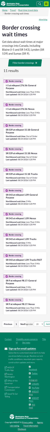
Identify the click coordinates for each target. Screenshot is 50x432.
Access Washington (10, 375)
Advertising (43, 19)
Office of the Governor (11, 382)
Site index (26, 342)
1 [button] (16, 324)
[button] (25, 62)
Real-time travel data (28, 10)
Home (5, 10)
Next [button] (22, 324)
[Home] (19, 3)
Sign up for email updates (22, 348)
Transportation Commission (12, 388)
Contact (8, 339)
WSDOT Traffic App (9, 368)
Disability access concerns (27, 339)
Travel (13, 10)
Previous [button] (8, 324)
